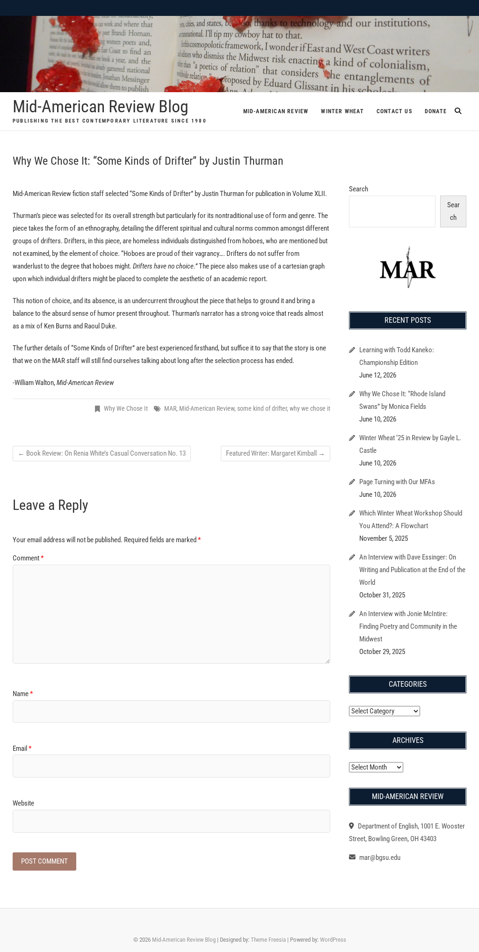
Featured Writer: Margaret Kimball (275, 453)
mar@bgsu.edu (379, 857)
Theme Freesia (268, 939)
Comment (28, 558)
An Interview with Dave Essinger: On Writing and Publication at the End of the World (412, 570)
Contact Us (394, 111)
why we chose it (310, 408)
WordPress (333, 939)
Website (23, 803)
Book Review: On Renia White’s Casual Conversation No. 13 (102, 453)
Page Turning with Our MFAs (397, 482)
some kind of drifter (262, 408)
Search (358, 189)
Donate (436, 111)
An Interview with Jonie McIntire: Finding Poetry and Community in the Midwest (408, 626)
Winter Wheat (342, 111)
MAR (170, 408)
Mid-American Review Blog (101, 106)
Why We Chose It (126, 408)
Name (23, 694)
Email (22, 748)
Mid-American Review (276, 111)
